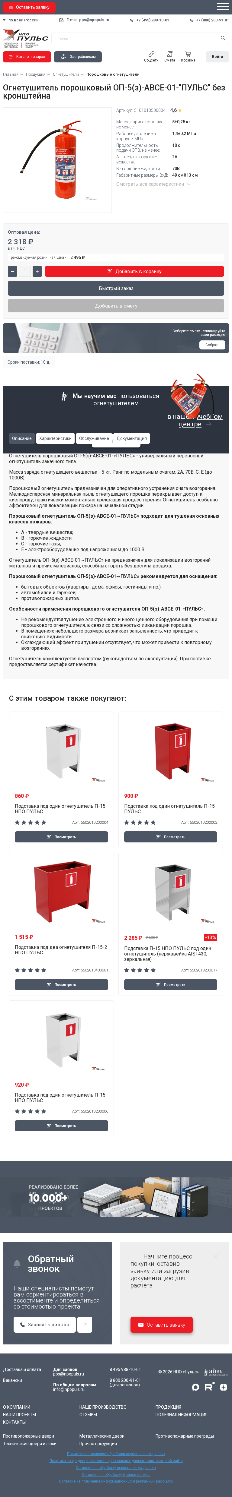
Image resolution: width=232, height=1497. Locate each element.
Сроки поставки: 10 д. (29, 362)
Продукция (168, 1407)
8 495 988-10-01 (125, 1369)
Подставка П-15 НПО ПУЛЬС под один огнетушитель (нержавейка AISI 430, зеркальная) (167, 954)
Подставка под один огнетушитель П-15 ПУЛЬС (169, 808)
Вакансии (12, 1380)
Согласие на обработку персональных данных (116, 1468)
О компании (16, 1407)
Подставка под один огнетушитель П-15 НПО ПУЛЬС (60, 808)
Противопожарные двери (28, 1436)
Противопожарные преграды (185, 1436)
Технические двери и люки (29, 1443)
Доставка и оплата (22, 1369)
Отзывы (88, 1414)
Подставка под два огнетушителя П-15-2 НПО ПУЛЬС (61, 949)
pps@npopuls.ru (68, 1374)
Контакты (14, 1422)
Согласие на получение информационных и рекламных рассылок (116, 1481)
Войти (217, 57)
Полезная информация (182, 1414)
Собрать (212, 345)
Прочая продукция (98, 1443)
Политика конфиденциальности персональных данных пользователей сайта (116, 1461)
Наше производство (103, 1407)
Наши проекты (19, 1414)
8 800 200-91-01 (125, 1380)
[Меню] (223, 7)
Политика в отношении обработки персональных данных (116, 1454)
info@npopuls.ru (69, 1389)
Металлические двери (101, 1436)
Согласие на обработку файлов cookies (116, 1475)
